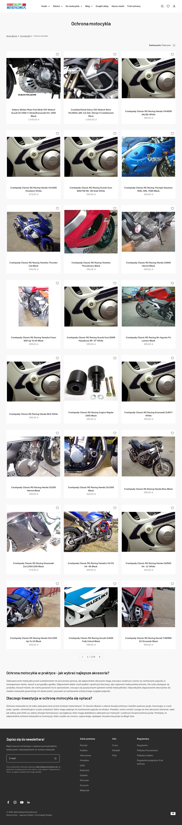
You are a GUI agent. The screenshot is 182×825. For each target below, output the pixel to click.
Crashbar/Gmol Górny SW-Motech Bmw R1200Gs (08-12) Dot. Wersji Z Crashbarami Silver (91, 112)
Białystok (84, 790)
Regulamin (142, 745)
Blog (87, 6)
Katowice (84, 770)
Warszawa (85, 755)
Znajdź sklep (102, 6)
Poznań (83, 745)
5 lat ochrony (134, 6)
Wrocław (84, 760)
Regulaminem (55, 769)
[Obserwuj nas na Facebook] (8, 802)
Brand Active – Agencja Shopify (19, 815)
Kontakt (116, 750)
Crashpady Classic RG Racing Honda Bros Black (148, 489)
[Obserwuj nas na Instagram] (15, 802)
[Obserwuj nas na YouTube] (22, 802)
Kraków (84, 750)
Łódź (82, 765)
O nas (115, 745)
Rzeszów (84, 780)
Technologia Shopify (43, 815)
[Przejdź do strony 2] (99, 657)
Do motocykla (72, 6)
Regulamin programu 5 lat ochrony (150, 762)
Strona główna (11, 36)
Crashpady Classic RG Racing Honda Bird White (33, 414)
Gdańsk (84, 775)
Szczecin (84, 785)
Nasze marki (118, 6)
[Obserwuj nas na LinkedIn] (28, 802)
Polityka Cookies (145, 755)
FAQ (114, 755)
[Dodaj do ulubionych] (57, 54)
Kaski (44, 6)
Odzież (56, 6)
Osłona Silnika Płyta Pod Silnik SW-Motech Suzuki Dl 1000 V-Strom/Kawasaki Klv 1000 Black (33, 112)
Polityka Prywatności (147, 750)
